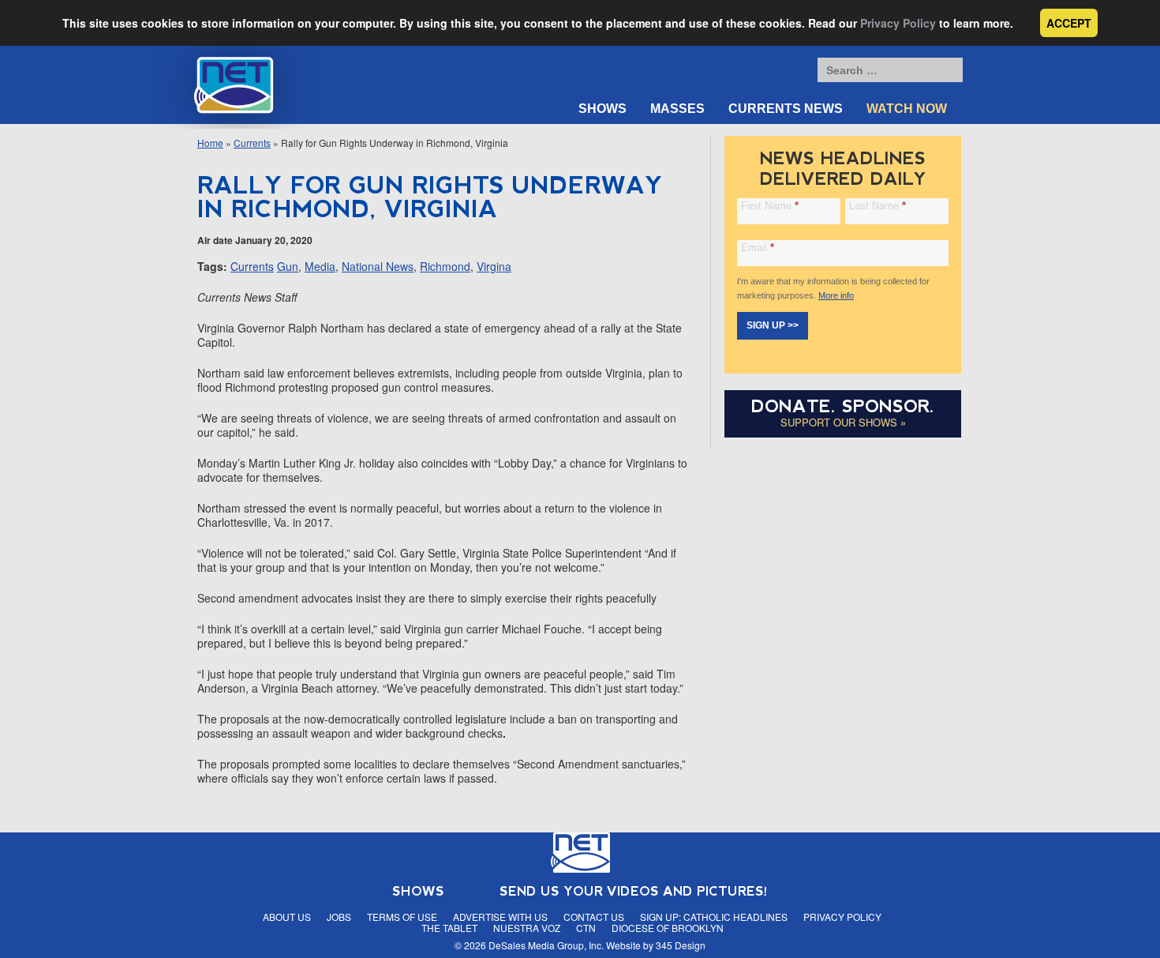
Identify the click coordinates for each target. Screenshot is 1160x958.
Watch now (906, 108)
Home (210, 142)
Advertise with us (500, 916)
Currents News (785, 108)
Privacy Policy (898, 23)
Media (320, 266)
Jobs (339, 916)
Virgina (494, 266)
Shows (602, 108)
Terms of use (402, 916)
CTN (586, 927)
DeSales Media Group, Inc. (546, 945)
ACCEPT (1068, 23)
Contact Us (593, 916)
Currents (252, 142)
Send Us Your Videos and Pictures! (634, 891)
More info (836, 295)
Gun (287, 266)
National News (377, 266)
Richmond (445, 266)
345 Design (680, 945)
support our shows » (843, 422)
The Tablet (449, 927)
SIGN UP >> (773, 325)
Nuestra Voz (526, 927)
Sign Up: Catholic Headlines (714, 916)
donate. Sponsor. (842, 406)
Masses (677, 108)
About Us (287, 916)
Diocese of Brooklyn (668, 927)
